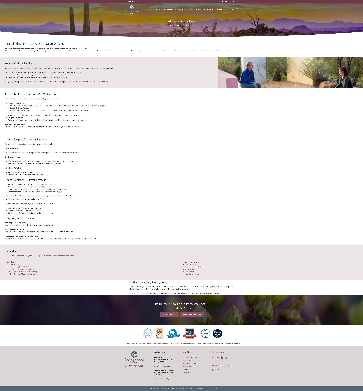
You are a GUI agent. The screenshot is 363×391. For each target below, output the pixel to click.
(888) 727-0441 (132, 1)
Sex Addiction (189, 269)
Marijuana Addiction (192, 262)
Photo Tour (186, 360)
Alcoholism (10, 262)
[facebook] (222, 1)
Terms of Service (193, 388)
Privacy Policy (183, 388)
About (158, 9)
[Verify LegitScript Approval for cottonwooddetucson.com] (217, 333)
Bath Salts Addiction (14, 264)
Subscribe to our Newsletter (224, 366)
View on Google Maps (163, 366)
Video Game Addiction (192, 274)
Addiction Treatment (185, 9)
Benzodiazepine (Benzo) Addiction (19, 267)
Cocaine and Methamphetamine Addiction (21, 269)
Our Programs (169, 9)
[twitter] (230, 1)
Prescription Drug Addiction (194, 267)
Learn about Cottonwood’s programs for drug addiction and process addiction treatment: (39, 256)
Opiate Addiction (190, 264)
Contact (231, 9)
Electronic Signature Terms (208, 388)
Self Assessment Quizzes (190, 363)
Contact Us (186, 372)
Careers (185, 369)
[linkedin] (226, 1)
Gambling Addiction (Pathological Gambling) (22, 272)
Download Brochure (221, 370)
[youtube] (233, 1)
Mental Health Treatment (205, 9)
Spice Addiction (190, 272)
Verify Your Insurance (189, 366)
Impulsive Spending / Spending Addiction (21, 274)
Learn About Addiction (190, 357)
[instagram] (237, 1)
